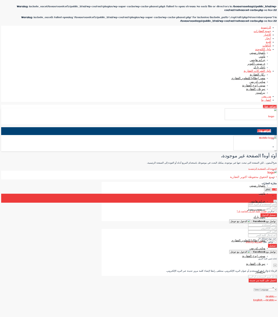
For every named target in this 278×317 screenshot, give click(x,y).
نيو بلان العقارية (255, 89)
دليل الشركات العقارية (257, 71)
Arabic (270, 296)
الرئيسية (266, 27)
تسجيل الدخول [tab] (264, 195)
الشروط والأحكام (254, 242)
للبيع (268, 42)
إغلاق (267, 189)
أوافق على (260, 242)
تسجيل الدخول (269, 215)
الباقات (267, 45)
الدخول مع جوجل (239, 221)
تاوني (262, 56)
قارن (274, 189)
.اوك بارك (259, 67)
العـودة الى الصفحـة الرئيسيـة (262, 169)
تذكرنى (270, 211)
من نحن (266, 96)
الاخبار (267, 34)
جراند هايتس (257, 60)
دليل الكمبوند (263, 49)
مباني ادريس (257, 81)
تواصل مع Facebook (264, 221)
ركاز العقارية (257, 74)
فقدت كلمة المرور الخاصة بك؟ (252, 211)
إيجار (268, 38)
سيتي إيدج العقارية (253, 85)
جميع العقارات (262, 31)
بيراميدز (260, 92)
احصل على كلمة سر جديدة (263, 280)
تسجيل (272, 246)
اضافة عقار (270, 106)
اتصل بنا (266, 100)
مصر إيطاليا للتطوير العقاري (248, 78)
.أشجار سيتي (257, 52)
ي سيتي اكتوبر (256, 63)
